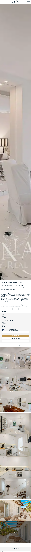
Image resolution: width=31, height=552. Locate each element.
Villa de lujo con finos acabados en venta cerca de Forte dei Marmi (15, 283)
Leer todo (15, 309)
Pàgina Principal (3, 283)
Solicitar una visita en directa (15, 338)
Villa (6, 283)
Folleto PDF (15, 340)
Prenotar (15, 331)
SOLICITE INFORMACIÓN (15, 335)
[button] (26, 314)
